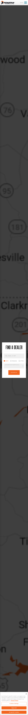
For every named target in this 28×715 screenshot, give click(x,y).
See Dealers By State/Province (12, 364)
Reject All (14, 707)
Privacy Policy (14, 700)
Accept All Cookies (14, 712)
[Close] (26, 694)
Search (14, 372)
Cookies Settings (14, 703)
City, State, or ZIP (10, 355)
